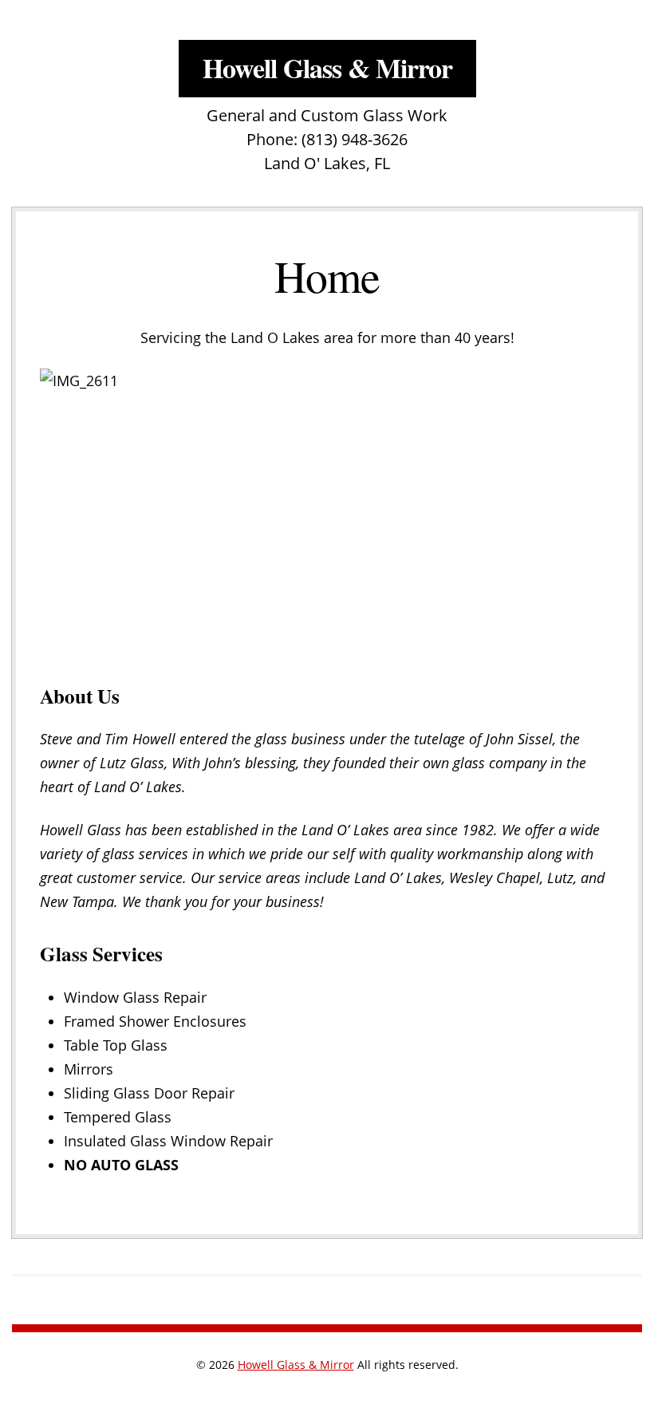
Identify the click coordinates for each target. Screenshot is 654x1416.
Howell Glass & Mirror (327, 68)
